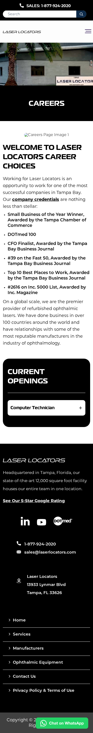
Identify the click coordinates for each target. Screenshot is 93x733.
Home (19, 620)
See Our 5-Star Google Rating (34, 500)
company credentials (35, 199)
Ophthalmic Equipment (38, 663)
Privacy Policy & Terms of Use (43, 691)
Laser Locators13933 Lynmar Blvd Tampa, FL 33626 (46, 585)
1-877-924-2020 (56, 6)
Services (22, 634)
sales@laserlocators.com (50, 552)
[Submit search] (81, 14)
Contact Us (24, 677)
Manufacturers (28, 648)
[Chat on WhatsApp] (62, 727)
